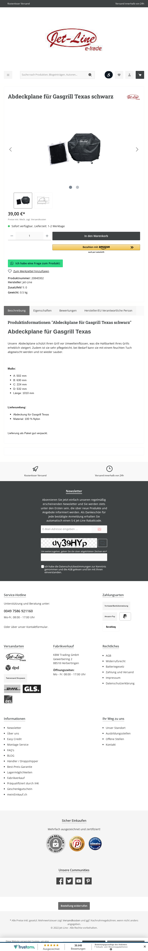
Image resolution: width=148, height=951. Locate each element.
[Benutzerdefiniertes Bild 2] (95, 845)
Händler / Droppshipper (22, 761)
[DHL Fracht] (12, 689)
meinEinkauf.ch (17, 794)
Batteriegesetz (115, 666)
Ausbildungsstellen (118, 733)
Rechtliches (111, 646)
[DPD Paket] (12, 667)
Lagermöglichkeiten (19, 772)
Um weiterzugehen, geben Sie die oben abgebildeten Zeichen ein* (74, 551)
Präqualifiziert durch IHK (23, 783)
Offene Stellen (115, 739)
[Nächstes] (137, 149)
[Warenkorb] (140, 75)
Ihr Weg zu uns (113, 719)
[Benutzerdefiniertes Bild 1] (77, 845)
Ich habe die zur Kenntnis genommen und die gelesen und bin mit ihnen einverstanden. (75, 569)
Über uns (13, 733)
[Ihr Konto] (129, 75)
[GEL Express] (8, 699)
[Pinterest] (88, 881)
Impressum (113, 678)
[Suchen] (90, 75)
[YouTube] (78, 881)
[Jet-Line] (133, 97)
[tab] (16, 310)
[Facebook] (60, 881)
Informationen (14, 719)
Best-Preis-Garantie (19, 767)
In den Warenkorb (96, 236)
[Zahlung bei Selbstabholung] (111, 627)
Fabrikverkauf (16, 778)
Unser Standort (115, 728)
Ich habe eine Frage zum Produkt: (37, 263)
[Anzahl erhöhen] (47, 236)
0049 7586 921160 (18, 611)
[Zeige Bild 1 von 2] (70, 187)
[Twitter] (69, 881)
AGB (70, 569)
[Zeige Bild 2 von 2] (77, 187)
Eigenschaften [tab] (42, 310)
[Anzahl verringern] (12, 236)
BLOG (10, 755)
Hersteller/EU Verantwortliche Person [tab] (108, 310)
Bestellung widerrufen (74, 905)
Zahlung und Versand (120, 672)
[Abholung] (16, 657)
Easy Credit (14, 739)
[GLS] (32, 689)
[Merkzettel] (119, 75)
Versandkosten (71, 920)
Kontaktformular (37, 627)
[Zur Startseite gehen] (74, 40)
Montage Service (18, 744)
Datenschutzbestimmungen (75, 566)
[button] (96, 249)
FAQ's (10, 750)
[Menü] (8, 75)
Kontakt (111, 744)
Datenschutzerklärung (120, 683)
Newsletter (14, 728)
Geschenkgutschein (19, 789)
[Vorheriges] (11, 149)
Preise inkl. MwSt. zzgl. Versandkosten (27, 219)
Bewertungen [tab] (68, 310)
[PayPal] (125, 616)
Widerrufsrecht (115, 661)
